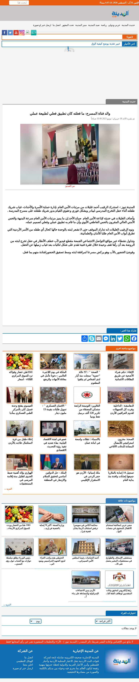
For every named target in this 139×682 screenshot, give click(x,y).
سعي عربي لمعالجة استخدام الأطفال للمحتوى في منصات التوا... (119, 528)
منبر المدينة (81, 25)
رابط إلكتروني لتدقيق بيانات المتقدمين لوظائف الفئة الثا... (119, 592)
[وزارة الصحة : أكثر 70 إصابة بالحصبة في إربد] (52, 514)
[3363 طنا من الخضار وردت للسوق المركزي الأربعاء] (19, 514)
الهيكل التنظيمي (24, 661)
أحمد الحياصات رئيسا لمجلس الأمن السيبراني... (85, 559)
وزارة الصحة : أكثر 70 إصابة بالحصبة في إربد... (52, 527)
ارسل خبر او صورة (42, 25)
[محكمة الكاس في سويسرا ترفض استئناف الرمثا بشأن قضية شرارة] (86, 514)
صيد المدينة (94, 25)
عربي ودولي (114, 25)
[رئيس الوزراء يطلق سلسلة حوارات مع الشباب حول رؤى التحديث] (19, 546)
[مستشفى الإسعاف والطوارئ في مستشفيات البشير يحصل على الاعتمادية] (119, 546)
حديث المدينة (128, 25)
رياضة (104, 25)
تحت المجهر (68, 25)
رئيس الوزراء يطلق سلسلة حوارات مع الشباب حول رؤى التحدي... (18, 561)
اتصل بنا (57, 25)
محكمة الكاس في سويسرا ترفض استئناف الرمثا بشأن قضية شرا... (85, 528)
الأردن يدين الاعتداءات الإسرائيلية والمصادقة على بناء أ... (85, 593)
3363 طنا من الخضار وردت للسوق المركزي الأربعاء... (18, 527)
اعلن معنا (28, 664)
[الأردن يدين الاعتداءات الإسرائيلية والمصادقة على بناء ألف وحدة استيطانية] (86, 579)
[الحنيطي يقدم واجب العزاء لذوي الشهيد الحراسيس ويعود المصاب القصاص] (52, 546)
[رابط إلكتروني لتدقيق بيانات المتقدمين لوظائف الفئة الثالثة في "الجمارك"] (119, 579)
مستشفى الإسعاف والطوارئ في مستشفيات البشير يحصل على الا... (119, 561)
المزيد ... (8, 489)
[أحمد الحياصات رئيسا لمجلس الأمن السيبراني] (86, 546)
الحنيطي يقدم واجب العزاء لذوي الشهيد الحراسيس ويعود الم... (52, 561)
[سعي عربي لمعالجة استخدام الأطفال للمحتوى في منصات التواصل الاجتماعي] (119, 514)
